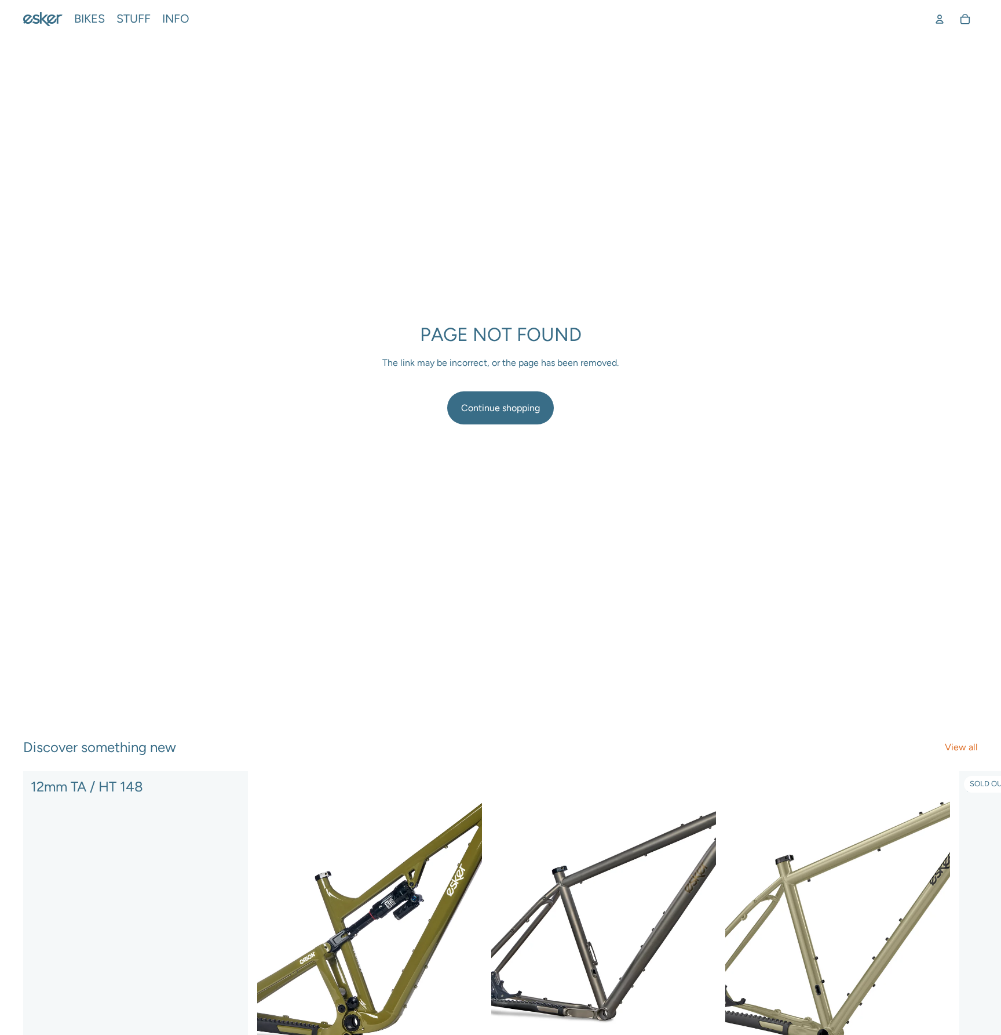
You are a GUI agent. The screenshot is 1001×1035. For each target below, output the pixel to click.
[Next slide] (965, 939)
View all (961, 747)
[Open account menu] (939, 19)
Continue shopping (500, 407)
